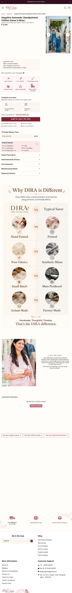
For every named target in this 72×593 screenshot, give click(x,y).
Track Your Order (7, 577)
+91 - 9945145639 (46, 565)
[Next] (70, 2)
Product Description (8, 155)
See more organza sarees (11, 435)
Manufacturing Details (9, 168)
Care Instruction (7, 164)
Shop (40, 536)
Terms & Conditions (8, 580)
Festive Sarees (43, 555)
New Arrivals (42, 543)
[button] (65, 7)
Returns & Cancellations (10, 571)
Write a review (36, 406)
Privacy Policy (6, 583)
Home (3, 14)
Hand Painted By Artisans (10, 159)
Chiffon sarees (43, 549)
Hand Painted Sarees (45, 540)
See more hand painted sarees (56, 435)
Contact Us (6, 574)
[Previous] (2, 2)
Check (36, 136)
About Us (5, 565)
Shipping (5, 568)
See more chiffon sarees (32, 435)
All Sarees (9, 14)
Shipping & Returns (8, 173)
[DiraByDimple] (11, 7)
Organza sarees (43, 552)
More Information (9, 561)
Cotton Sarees (43, 546)
